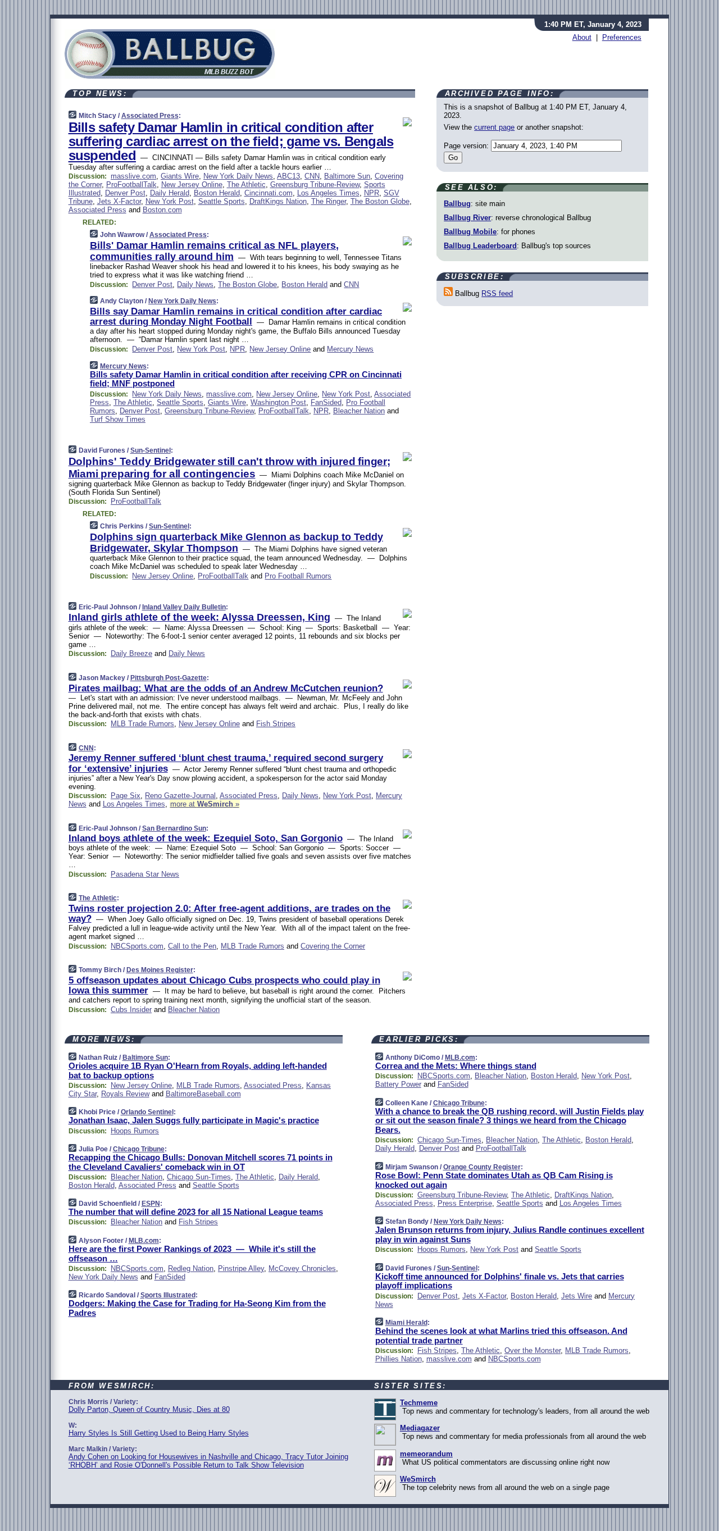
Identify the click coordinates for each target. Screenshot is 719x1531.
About (581, 37)
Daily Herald (169, 193)
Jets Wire (576, 1296)
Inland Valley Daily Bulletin (184, 607)
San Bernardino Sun (174, 828)
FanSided (326, 402)
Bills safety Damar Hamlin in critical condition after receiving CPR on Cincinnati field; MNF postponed (246, 379)
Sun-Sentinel (150, 450)
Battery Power (398, 1084)
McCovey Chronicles (302, 1268)
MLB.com (144, 1240)
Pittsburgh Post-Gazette (168, 678)
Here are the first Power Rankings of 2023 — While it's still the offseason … (192, 1253)
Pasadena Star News (145, 874)
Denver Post (125, 193)
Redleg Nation (190, 1268)
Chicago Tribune (139, 1149)
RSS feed (497, 293)
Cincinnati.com (268, 193)
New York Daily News (238, 176)
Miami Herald (406, 1322)
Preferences (621, 37)
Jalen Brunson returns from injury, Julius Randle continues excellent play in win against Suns (509, 1234)
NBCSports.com (137, 946)
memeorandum (426, 1454)
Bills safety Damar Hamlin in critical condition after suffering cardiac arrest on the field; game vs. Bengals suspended (231, 141)
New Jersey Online (191, 184)
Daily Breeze (131, 653)
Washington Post (278, 402)
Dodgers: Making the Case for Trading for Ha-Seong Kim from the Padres (197, 1308)
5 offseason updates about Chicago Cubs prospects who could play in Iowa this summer (224, 985)
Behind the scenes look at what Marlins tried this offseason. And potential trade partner (501, 1335)
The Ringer (328, 201)
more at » (204, 804)
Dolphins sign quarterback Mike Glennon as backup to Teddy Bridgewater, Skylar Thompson (236, 542)
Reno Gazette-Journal (180, 795)
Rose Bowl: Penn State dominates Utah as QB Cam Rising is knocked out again (494, 1180)
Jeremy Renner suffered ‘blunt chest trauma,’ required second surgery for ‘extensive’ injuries (226, 763)
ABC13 (288, 176)
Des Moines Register (159, 970)
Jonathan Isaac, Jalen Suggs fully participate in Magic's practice (194, 1120)
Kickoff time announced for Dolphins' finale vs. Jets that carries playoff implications (499, 1281)
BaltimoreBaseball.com (203, 1094)
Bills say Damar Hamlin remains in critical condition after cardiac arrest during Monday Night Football (236, 316)
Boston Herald (217, 193)
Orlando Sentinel (147, 1112)
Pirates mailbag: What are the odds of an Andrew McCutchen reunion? (226, 688)
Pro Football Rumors (298, 576)
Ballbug (457, 203)
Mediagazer (420, 1428)
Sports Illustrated (167, 1295)
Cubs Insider (131, 1009)
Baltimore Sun (347, 176)
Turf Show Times (117, 419)
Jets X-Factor (119, 201)
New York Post (169, 201)
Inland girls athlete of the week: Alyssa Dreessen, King (199, 617)
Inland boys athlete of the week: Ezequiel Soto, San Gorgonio (206, 838)
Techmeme (419, 1402)
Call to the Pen (192, 946)
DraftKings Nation (278, 201)
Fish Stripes (275, 723)
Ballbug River (467, 217)
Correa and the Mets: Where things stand (455, 1065)
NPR (371, 193)
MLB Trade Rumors (142, 723)
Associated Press (150, 115)
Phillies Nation (398, 1359)
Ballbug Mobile (470, 231)
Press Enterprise (465, 1203)
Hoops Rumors (135, 1131)
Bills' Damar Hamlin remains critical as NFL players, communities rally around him (214, 251)
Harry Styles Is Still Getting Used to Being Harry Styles (159, 1433)
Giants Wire (180, 176)
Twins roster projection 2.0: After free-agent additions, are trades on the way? (229, 913)
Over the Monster (532, 1350)
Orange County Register (482, 1167)
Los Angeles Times (328, 193)
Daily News (195, 284)
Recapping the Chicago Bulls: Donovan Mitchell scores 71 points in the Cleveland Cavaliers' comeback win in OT (201, 1162)
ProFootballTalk (131, 184)
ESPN (151, 1203)
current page (494, 127)
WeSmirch (418, 1479)
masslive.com (133, 176)
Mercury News (350, 349)
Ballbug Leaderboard (480, 246)
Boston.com (162, 210)
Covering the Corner (333, 946)
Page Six (125, 795)
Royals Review (125, 1094)
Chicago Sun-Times (199, 1177)
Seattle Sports (221, 201)
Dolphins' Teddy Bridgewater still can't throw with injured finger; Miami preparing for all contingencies (229, 467)
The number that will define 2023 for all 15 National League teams (196, 1211)
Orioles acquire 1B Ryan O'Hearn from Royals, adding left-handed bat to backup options (198, 1070)
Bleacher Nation (359, 411)
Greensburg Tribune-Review (315, 184)
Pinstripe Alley (241, 1268)
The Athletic (246, 184)
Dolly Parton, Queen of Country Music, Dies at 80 (149, 1409)
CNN (312, 176)
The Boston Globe (380, 201)
